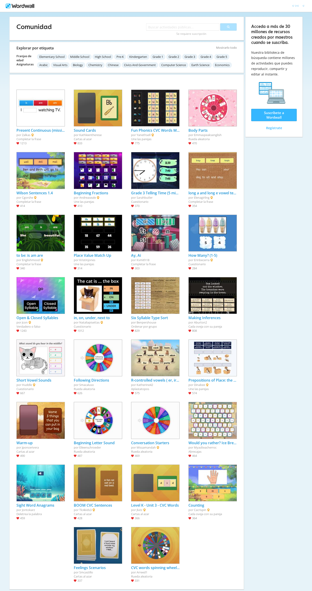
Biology (78, 65)
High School (103, 57)
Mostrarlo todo (226, 47)
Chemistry (95, 65)
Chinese (113, 65)
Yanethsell (144, 135)
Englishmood (31, 260)
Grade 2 (174, 57)
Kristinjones (87, 260)
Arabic (43, 65)
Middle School (79, 57)
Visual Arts (60, 65)
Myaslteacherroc (205, 447)
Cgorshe (27, 197)
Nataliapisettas (89, 322)
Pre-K (120, 57)
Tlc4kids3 (85, 510)
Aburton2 (200, 322)
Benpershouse (146, 322)
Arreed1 (142, 572)
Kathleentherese (90, 135)
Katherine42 (145, 385)
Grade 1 (158, 57)
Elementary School (52, 57)
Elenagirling (201, 197)
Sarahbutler (145, 197)
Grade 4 (206, 57)
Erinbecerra (201, 260)
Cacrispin (200, 510)
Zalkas (26, 135)
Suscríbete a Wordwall (274, 115)
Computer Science (173, 65)
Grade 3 (190, 57)
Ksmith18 (143, 260)
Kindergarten (138, 57)
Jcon (25, 322)
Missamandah (146, 447)
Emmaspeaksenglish (208, 135)
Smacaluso (86, 385)
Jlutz (139, 510)
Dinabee (199, 385)
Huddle (27, 385)
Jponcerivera (30, 447)
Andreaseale (87, 197)
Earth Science (200, 65)
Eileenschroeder (90, 447)
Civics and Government (140, 65)
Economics (222, 65)
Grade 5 (222, 57)
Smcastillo (86, 572)
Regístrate (274, 128)
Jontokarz (28, 510)
